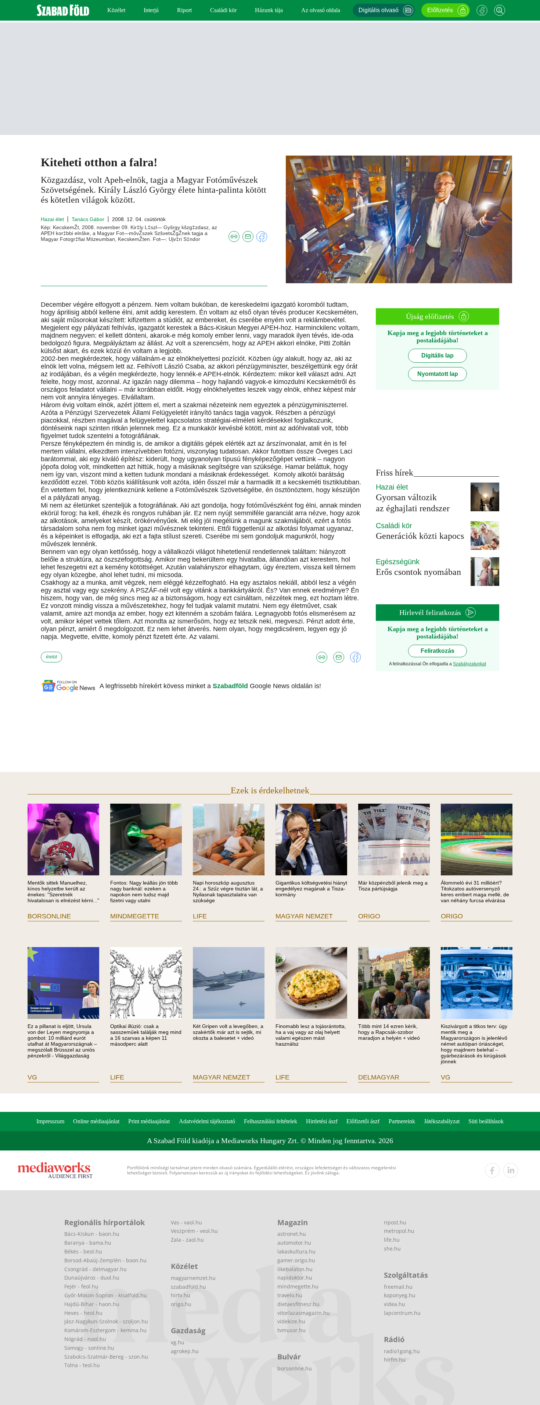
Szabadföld (231, 686)
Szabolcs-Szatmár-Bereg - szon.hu (106, 1356)
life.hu (392, 1239)
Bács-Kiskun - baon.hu (91, 1233)
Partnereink (402, 1121)
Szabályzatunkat (469, 663)
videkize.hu (291, 1321)
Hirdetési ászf (322, 1121)
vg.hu (177, 1342)
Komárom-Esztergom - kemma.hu (105, 1330)
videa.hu (394, 1304)
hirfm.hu (395, 1359)
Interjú (151, 10)
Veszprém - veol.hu (194, 1230)
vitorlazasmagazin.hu (303, 1312)
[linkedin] (510, 1170)
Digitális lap (437, 355)
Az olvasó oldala (320, 10)
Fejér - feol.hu (81, 1286)
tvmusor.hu (291, 1330)
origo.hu (181, 1304)
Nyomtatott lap (437, 374)
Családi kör (223, 10)
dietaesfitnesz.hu (298, 1304)
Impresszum (50, 1121)
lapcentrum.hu (402, 1312)
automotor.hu (294, 1242)
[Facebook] (481, 10)
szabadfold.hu (188, 1286)
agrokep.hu (185, 1351)
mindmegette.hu (297, 1286)
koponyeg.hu (399, 1295)
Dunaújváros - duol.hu (91, 1277)
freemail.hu (398, 1286)
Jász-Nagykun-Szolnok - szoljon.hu (106, 1321)
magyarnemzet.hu (193, 1277)
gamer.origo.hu (296, 1260)
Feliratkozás (437, 651)
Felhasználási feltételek (270, 1121)
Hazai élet (52, 219)
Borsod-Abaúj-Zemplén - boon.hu (105, 1260)
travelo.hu (289, 1295)
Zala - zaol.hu (187, 1239)
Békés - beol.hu (83, 1251)
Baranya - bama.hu (87, 1242)
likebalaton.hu (295, 1269)
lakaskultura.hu (296, 1251)
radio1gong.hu (402, 1351)
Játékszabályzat (442, 1121)
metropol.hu (399, 1230)
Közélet (116, 10)
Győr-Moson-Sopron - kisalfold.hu (105, 1295)
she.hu (392, 1248)
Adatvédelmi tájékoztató (207, 1121)
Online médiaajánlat (96, 1121)
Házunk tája (269, 10)
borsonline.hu (294, 1368)
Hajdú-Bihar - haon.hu (91, 1304)
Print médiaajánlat (149, 1121)
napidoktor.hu (294, 1277)
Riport (184, 10)
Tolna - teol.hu (82, 1365)
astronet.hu (291, 1233)
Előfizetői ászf (362, 1121)
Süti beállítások (486, 1121)
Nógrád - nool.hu (85, 1338)
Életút (51, 656)
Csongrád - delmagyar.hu (95, 1269)
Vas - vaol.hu (186, 1222)
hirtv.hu (180, 1295)
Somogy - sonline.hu (89, 1347)
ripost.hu (395, 1222)
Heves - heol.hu (83, 1312)
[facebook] (492, 1170)
